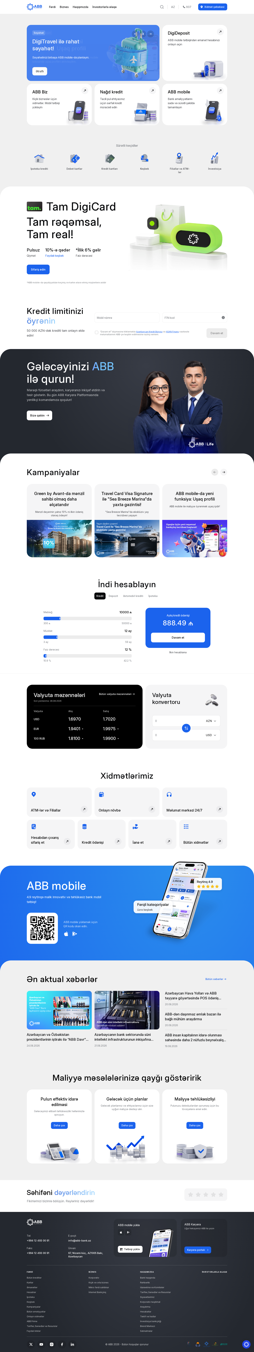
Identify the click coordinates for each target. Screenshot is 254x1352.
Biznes (64, 7)
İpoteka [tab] (153, 595)
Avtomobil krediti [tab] (133, 595)
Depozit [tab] (113, 595)
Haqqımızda (80, 7)
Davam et (178, 637)
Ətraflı (40, 71)
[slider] (61, 618)
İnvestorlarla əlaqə (104, 7)
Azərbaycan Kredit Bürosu (149, 331)
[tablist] (127, 596)
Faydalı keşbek (54, 255)
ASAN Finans (172, 331)
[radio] (190, 1194)
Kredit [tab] (100, 595)
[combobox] (213, 720)
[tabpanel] (127, 635)
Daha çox (59, 1125)
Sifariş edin (38, 269)
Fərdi (52, 7)
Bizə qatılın (37, 415)
